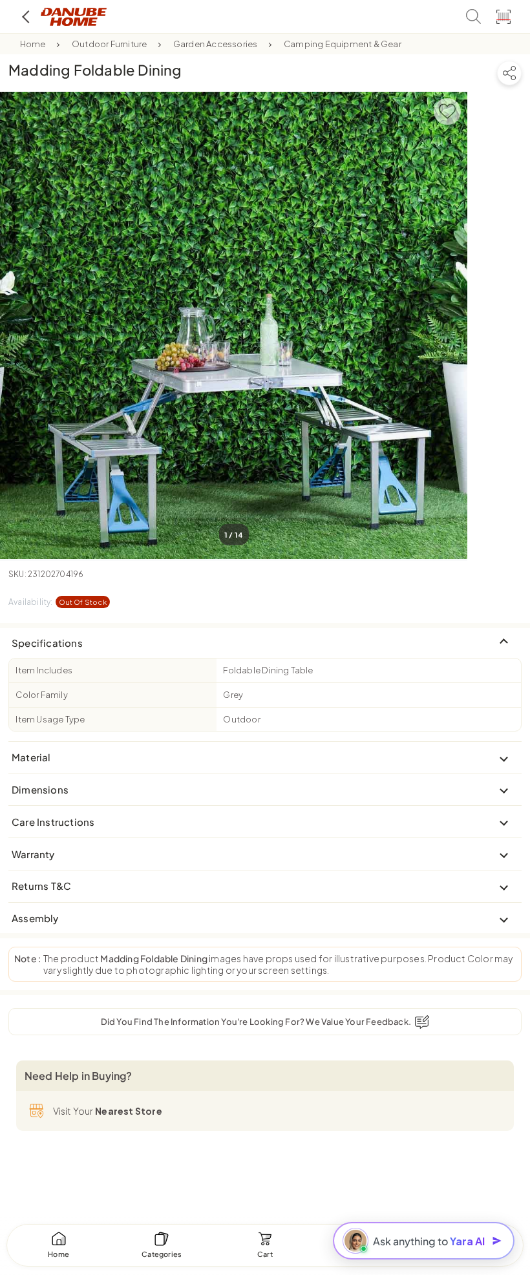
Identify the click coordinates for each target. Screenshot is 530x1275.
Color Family (41, 695)
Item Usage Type (50, 719)
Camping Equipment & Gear (342, 44)
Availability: (57, 602)
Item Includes (44, 670)
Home (33, 44)
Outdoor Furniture (109, 44)
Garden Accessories (215, 44)
